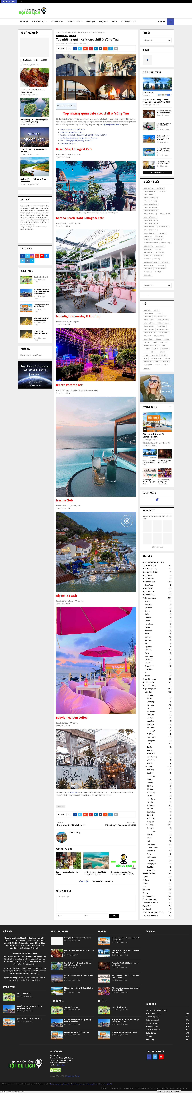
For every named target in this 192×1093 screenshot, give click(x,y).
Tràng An (152, 731)
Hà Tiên (150, 796)
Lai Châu (150, 718)
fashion (162, 233)
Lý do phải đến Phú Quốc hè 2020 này (33, 61)
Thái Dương (61, 43)
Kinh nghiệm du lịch (128, 22)
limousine (148, 246)
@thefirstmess (157, 547)
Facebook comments (103, 881)
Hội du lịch (158, 239)
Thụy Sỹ (147, 663)
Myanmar (148, 646)
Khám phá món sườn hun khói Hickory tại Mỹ (32, 91)
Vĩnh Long (150, 818)
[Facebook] (159, 21)
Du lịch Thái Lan (150, 217)
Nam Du (150, 802)
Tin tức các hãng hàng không (153, 912)
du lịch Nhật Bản (150, 207)
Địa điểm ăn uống (149, 873)
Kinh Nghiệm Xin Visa (150, 903)
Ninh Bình (150, 728)
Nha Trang (151, 844)
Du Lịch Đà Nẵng (148, 591)
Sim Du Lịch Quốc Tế (105, 1084)
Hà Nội (147, 239)
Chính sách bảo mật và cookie (168, 1091)
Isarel (147, 634)
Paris (147, 653)
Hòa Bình (150, 715)
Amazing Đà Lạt (92, 1084)
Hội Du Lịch (24, 22)
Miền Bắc (148, 249)
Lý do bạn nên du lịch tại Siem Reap (41, 305)
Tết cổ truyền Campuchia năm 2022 (120, 825)
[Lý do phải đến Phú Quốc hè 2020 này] (34, 47)
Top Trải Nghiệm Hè (41, 277)
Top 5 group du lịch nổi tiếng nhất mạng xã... (163, 150)
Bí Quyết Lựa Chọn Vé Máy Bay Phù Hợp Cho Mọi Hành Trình (41, 291)
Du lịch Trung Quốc (151, 223)
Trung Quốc (149, 265)
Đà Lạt (158, 272)
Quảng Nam (151, 857)
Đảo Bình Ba (153, 847)
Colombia (148, 608)
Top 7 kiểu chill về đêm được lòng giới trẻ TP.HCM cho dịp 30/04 (83, 135)
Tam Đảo (150, 750)
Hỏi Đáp (114, 22)
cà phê (160, 188)
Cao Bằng (150, 702)
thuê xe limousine (150, 262)
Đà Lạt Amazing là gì (67, 144)
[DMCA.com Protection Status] (55, 1071)
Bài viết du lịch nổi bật (62, 35)
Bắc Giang (151, 695)
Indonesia (148, 630)
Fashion (146, 877)
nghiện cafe (60, 806)
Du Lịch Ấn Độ (147, 575)
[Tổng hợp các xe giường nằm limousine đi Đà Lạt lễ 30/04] (165, 472)
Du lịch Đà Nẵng (150, 191)
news (158, 249)
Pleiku (149, 854)
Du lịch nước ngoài (151, 210)
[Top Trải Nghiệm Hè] (26, 280)
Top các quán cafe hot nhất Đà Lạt (72, 129)
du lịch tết (163, 226)
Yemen (147, 676)
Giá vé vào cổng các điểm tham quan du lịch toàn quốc (122, 873)
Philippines (149, 656)
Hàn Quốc (159, 236)
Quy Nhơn (150, 867)
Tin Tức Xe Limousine (74, 22)
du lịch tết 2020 (150, 230)
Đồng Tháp (151, 792)
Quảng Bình (151, 737)
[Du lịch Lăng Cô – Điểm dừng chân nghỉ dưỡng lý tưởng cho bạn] (34, 107)
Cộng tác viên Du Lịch (72, 1076)
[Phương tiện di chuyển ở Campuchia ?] (26, 334)
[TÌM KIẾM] (169, 40)
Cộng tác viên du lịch (150, 572)
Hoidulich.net (72, 792)
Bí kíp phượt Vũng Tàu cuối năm (71, 132)
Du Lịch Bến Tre (148, 578)
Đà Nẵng (147, 275)
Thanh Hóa (151, 753)
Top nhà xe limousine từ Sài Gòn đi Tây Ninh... (164, 125)
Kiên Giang (151, 799)
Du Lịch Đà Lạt (149, 233)
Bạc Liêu (150, 773)
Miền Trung (149, 825)
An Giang (150, 770)
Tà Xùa (149, 747)
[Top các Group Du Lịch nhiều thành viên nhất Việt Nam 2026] (157, 87)
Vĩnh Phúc (150, 760)
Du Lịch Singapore (149, 679)
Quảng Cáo (61, 1065)
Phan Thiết (151, 851)
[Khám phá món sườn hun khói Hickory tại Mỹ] (34, 77)
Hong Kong (149, 624)
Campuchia (148, 188)
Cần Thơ (150, 786)
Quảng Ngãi (151, 864)
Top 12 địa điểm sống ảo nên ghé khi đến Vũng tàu (78, 138)
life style (165, 243)
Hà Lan (147, 621)
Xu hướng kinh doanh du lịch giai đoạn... (149, 481)
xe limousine (160, 268)
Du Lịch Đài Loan (148, 595)
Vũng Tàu (148, 268)
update (160, 265)
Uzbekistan (149, 669)
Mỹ (146, 643)
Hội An (151, 860)
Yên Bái (149, 763)
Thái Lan (164, 262)
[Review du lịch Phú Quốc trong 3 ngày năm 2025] (149, 139)
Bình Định (150, 828)
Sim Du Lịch (90, 22)
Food (145, 886)
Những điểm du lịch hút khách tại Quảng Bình (33, 180)
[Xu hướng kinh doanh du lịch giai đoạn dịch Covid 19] (150, 472)
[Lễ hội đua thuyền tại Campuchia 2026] (26, 321)
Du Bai (147, 614)
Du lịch (162, 191)
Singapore (158, 255)
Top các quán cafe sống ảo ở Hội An (68, 873)
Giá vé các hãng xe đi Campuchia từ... (153, 435)
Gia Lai (149, 838)
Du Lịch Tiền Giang (149, 685)
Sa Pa (149, 744)
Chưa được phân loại (150, 569)
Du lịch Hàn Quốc (150, 201)
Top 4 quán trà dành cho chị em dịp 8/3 (163, 162)
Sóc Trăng (151, 812)
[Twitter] (161, 21)
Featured (146, 880)
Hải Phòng (151, 711)
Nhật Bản (148, 252)
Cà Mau (149, 779)
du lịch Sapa (165, 214)
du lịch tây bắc (150, 226)
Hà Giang (150, 705)
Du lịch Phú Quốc (150, 214)
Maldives (148, 640)
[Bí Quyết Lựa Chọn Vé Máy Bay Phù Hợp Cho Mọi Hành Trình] (26, 293)
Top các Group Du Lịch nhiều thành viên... (149, 462)
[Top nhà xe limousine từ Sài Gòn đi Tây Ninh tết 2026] (149, 126)
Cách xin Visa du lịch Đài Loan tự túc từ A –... (33, 150)
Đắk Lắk (150, 834)
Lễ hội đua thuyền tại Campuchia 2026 (41, 319)
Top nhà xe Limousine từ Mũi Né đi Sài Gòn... (164, 111)
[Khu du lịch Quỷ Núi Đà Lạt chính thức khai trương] (165, 453)
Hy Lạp (147, 627)
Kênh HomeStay (57, 22)
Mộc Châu (150, 724)
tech (157, 259)
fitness (147, 236)
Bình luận (83, 881)
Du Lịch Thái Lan (148, 682)
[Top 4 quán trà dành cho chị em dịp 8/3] (149, 165)
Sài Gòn (147, 259)
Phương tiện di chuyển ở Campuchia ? (41, 333)
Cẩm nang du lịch (38, 22)
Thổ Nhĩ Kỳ (148, 659)
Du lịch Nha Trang (150, 204)
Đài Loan (148, 272)
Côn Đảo (150, 789)
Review (147, 255)
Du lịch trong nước (151, 220)
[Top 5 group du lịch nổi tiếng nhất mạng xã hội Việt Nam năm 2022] (149, 152)
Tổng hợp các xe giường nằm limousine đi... (164, 481)
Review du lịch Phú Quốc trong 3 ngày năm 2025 (163, 138)
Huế (148, 841)
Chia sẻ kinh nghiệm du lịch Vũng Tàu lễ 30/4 (76, 141)
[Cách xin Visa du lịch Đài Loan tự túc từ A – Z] (34, 137)
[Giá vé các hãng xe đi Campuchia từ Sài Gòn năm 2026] (157, 422)
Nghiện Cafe (103, 22)
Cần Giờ (150, 783)
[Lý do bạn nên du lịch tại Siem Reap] (26, 308)
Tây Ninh (150, 815)
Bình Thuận (151, 776)
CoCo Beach (151, 831)
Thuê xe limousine (55, 1084)
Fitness (145, 883)
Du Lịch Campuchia (149, 582)
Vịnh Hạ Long (152, 757)
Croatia (147, 611)
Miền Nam (148, 766)
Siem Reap (149, 585)
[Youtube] (164, 21)
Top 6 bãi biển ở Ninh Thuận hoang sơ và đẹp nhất (94, 873)
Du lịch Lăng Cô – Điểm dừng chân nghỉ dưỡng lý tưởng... (34, 120)
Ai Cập (147, 601)
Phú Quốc (160, 252)
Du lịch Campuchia (151, 197)
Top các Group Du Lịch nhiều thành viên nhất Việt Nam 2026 (156, 100)
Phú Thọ (150, 734)
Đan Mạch (148, 617)
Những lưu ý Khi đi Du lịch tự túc (71, 825)
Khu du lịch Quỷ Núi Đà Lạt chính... (165, 461)
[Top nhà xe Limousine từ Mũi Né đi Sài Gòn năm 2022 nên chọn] (149, 114)
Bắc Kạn (150, 698)
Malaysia (160, 246)
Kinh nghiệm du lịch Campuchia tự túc (74, 1084)
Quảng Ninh (151, 741)
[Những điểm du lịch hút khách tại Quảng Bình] (34, 166)
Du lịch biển (149, 194)
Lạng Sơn (150, 721)
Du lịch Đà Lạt (147, 588)
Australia (148, 604)
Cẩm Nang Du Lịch (149, 565)
